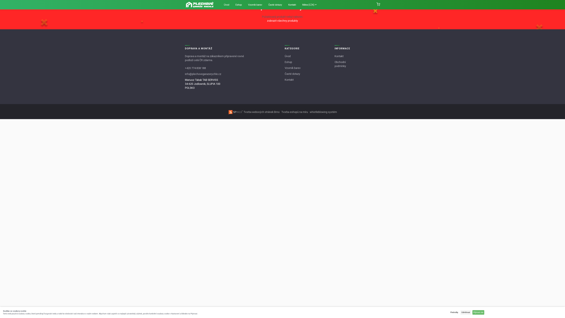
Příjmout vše (478, 312)
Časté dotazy (275, 4)
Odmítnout (465, 312)
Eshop (238, 4)
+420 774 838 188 (195, 68)
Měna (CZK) (308, 4)
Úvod (226, 4)
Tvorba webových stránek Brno (261, 112)
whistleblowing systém (323, 112)
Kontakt (292, 4)
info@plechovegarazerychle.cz (203, 74)
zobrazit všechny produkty (282, 20)
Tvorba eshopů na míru (295, 112)
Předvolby (454, 312)
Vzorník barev (255, 4)
